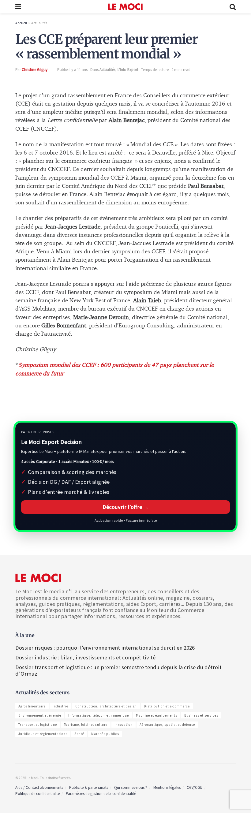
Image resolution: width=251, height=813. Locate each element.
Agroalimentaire (32, 706)
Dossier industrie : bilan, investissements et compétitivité (85, 657)
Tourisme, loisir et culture (85, 724)
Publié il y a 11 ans (72, 69)
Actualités (39, 23)
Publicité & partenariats (88, 787)
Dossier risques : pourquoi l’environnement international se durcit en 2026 (105, 647)
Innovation (123, 724)
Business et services (201, 715)
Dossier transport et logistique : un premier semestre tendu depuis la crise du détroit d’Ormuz (118, 670)
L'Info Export (128, 69)
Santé (79, 734)
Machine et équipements (156, 715)
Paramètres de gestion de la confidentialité (101, 793)
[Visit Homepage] (125, 6)
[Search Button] (233, 6)
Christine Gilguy (34, 69)
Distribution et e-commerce (167, 706)
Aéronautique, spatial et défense (167, 724)
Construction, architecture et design (106, 706)
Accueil (21, 23)
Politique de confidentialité (37, 793)
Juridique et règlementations (42, 734)
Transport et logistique (37, 724)
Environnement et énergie (39, 715)
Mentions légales (167, 787)
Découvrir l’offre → (126, 506)
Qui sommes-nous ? (130, 787)
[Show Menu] (18, 6)
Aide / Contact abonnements (39, 787)
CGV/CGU (194, 787)
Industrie (60, 706)
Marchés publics (105, 734)
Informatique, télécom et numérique (98, 715)
